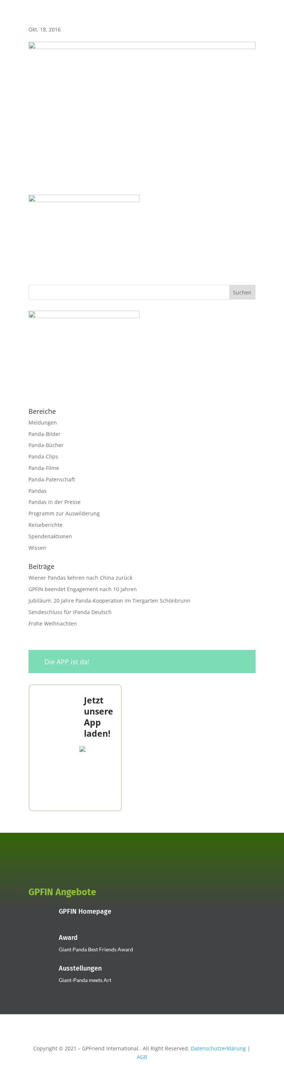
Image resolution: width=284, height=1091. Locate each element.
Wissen (37, 547)
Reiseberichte (45, 524)
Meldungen (42, 422)
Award (68, 938)
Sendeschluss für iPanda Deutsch (70, 612)
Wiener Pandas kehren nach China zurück (80, 577)
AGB (142, 1056)
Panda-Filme (43, 467)
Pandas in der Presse (54, 501)
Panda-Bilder (44, 433)
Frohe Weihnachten (52, 623)
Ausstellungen (80, 968)
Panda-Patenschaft (51, 479)
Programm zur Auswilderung (64, 513)
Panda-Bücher (46, 445)
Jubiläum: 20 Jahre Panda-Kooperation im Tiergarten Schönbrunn (109, 600)
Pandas (37, 490)
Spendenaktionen (50, 536)
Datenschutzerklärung (218, 1048)
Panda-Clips (43, 456)
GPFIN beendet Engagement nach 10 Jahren (82, 589)
